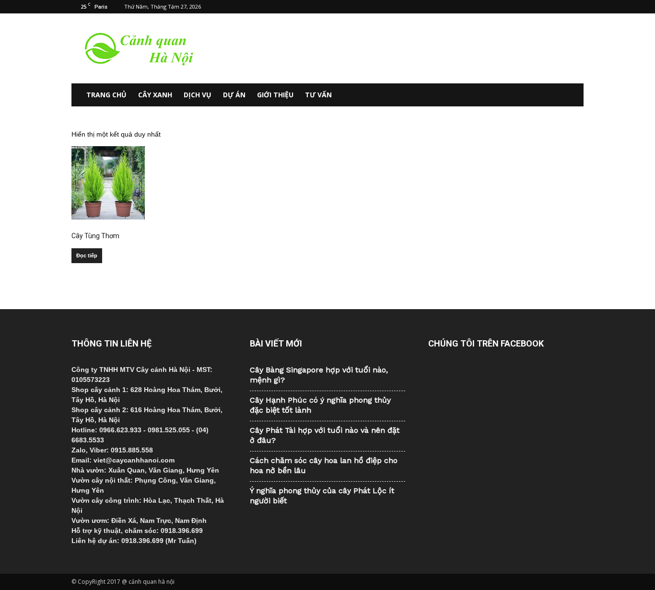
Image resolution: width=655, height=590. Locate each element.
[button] (572, 94)
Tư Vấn (318, 94)
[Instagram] (545, 6)
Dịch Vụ (197, 94)
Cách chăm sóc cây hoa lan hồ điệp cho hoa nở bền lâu (324, 465)
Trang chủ (106, 94)
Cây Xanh (155, 94)
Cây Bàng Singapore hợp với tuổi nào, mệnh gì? (319, 374)
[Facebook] (529, 6)
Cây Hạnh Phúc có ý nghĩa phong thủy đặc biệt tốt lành (320, 405)
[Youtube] (576, 6)
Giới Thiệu (275, 94)
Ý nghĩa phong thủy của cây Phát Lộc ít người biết (322, 495)
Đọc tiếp (86, 255)
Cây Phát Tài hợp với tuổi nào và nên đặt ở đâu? (324, 435)
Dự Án (234, 94)
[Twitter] (560, 6)
